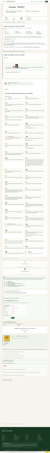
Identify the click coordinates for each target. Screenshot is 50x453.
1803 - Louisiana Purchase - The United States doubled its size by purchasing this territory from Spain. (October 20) (14, 154)
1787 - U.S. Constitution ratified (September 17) (12, 124)
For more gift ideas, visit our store (8, 360)
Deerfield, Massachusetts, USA (38, 67)
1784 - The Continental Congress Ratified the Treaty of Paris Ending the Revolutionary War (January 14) (34, 117)
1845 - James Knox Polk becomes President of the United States (35, 241)
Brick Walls (27, 437)
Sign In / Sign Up (40, 438)
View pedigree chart (39, 33)
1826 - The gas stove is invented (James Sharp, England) (34, 183)
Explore (35, 1)
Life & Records (14, 22)
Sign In (46, 1)
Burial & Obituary (19, 22)
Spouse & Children (8, 22)
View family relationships (29, 32)
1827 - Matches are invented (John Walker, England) (33, 189)
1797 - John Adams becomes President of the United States (34, 138)
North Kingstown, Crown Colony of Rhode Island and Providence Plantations (16, 292)
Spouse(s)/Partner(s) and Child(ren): (9, 41)
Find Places (3, 437)
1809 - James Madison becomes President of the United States (14, 159)
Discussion (23, 22)
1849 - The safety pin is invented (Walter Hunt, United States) (14, 248)
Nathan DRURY (11, 43)
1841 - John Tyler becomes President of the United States (14, 232)
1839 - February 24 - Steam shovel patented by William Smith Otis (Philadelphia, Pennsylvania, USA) (34, 212)
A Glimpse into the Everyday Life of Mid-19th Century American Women (14, 51)
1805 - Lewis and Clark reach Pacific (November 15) (33, 153)
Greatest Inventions (16, 437)
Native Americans (16, 438)
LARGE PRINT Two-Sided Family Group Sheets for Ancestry (25, 274)
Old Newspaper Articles (17, 436)
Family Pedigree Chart (25, 263)
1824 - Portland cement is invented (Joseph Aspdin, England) (14, 177)
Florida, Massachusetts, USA (35, 11)
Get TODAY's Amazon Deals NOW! (8, 361)
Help (40, 1)
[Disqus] (25, 390)
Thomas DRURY (17, 68)
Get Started (27, 436)
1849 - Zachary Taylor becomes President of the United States (35, 248)
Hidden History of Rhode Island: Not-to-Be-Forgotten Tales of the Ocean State (13, 351)
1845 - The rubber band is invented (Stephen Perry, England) (14, 241)
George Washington (29, 127)
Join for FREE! (18, 336)
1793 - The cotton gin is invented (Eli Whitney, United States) (34, 133)
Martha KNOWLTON (10, 45)
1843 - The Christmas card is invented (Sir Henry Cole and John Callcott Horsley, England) (34, 233)
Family (4, 22)
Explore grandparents (18, 32)
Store (43, 1)
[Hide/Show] (5, 57)
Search (32, 1)
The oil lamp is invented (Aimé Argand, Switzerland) (13, 119)
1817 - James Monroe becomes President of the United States (34, 171)
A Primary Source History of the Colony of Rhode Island (10, 353)
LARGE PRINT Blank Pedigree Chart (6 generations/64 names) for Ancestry (25, 266)
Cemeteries (3, 438)
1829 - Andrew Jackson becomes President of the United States (15, 204)
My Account (39, 436)
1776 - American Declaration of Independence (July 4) (33, 104)
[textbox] (11, 325)
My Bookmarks (39, 437)
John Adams (28, 140)
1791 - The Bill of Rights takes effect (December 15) (13, 133)
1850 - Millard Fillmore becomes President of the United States (15, 253)
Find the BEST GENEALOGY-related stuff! (9, 363)
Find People (3, 436)
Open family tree (38, 32)
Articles (38, 1)
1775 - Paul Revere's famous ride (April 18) (32, 98)
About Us (27, 438)
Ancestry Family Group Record (25, 271)
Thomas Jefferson (28, 148)
